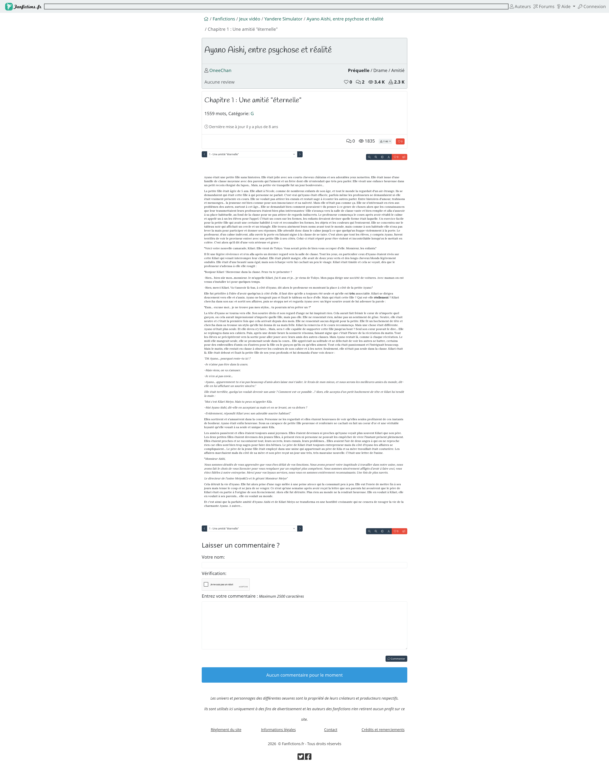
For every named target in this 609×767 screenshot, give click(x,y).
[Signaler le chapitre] (403, 157)
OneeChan (220, 70)
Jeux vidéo (249, 19)
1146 (387, 141)
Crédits (383, 729)
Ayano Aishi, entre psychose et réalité (345, 19)
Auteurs (522, 6)
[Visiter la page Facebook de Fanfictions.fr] (308, 757)
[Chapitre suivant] (300, 154)
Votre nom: (213, 557)
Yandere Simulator (283, 19)
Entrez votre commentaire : (253, 596)
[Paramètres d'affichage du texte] (389, 157)
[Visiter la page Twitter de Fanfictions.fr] (301, 757)
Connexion (594, 6)
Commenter (397, 658)
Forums (546, 6)
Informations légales (278, 729)
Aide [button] (566, 6)
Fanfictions (224, 19)
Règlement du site (226, 729)
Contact (330, 729)
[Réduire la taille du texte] (369, 157)
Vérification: (214, 573)
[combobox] (276, 6)
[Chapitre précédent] (204, 154)
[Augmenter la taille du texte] (376, 157)
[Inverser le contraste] (382, 157)
